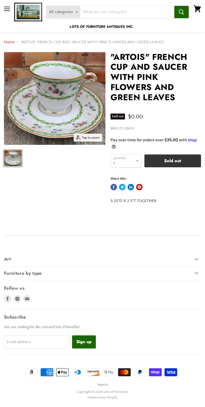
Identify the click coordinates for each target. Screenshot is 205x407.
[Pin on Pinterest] (139, 187)
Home (9, 42)
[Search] (181, 12)
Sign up (84, 342)
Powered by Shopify (103, 397)
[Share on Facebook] (114, 187)
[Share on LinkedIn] (131, 187)
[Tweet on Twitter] (122, 187)
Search (102, 384)
